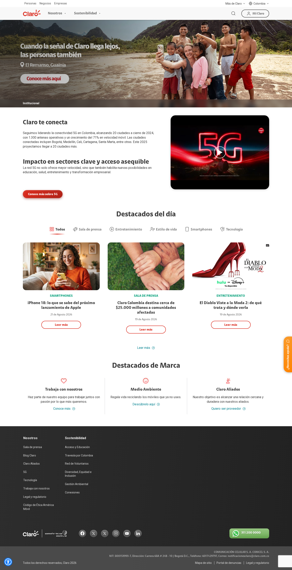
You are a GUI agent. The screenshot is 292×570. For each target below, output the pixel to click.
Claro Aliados (31, 463)
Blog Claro (29, 455)
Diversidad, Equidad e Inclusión (78, 474)
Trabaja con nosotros (36, 488)
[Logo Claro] (32, 13)
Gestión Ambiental (76, 484)
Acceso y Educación (77, 447)
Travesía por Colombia (79, 455)
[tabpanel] (146, 63)
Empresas (60, 3)
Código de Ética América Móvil (38, 507)
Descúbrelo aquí (143, 404)
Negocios (45, 3)
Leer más (143, 347)
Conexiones (72, 492)
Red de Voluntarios (77, 463)
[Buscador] (233, 13)
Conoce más (62, 408)
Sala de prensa (32, 447)
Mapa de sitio (203, 562)
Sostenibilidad (85, 13)
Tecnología (30, 480)
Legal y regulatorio (34, 496)
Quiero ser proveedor (226, 408)
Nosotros (55, 13)
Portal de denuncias (229, 562)
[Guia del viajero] (220, 152)
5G (34, 168)
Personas (30, 3)
